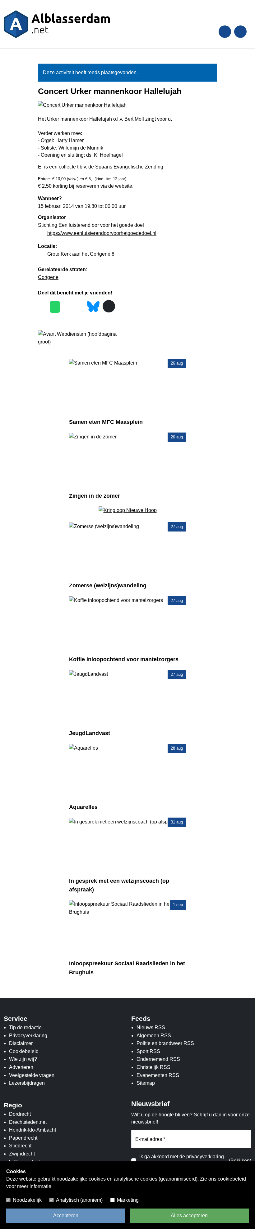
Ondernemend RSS (158, 1059)
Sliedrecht (20, 1145)
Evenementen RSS (158, 1075)
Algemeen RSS (154, 1035)
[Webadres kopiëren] (109, 306)
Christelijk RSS (153, 1067)
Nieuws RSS (151, 1027)
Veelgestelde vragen (31, 1075)
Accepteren (65, 1215)
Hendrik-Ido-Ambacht (32, 1130)
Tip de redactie (25, 1027)
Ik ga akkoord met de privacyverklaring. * (182, 1160)
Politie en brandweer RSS (165, 1043)
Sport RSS (148, 1051)
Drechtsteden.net (28, 1122)
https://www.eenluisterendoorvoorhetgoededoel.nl (101, 233)
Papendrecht (23, 1138)
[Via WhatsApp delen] (55, 307)
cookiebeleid (232, 1179)
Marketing (128, 1200)
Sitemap (146, 1083)
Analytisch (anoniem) (79, 1200)
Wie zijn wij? (23, 1059)
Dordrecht (20, 1114)
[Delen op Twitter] (67, 306)
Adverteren (21, 1067)
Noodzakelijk (27, 1200)
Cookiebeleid (24, 1051)
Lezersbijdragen (27, 1083)
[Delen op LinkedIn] (79, 306)
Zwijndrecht (22, 1153)
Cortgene (48, 277)
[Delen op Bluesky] (93, 306)
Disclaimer (21, 1043)
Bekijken (240, 1160)
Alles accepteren (189, 1215)
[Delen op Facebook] (42, 306)
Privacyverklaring (28, 1035)
